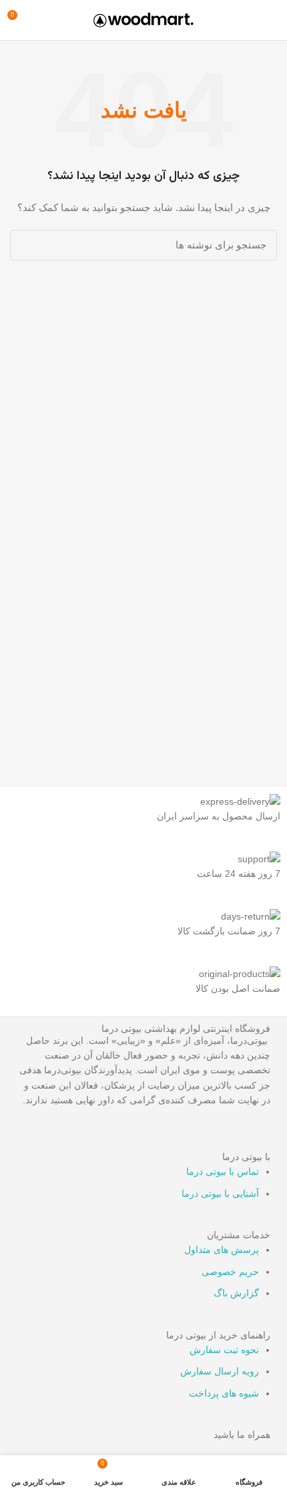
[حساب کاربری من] (42, 20)
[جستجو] (28, 245)
